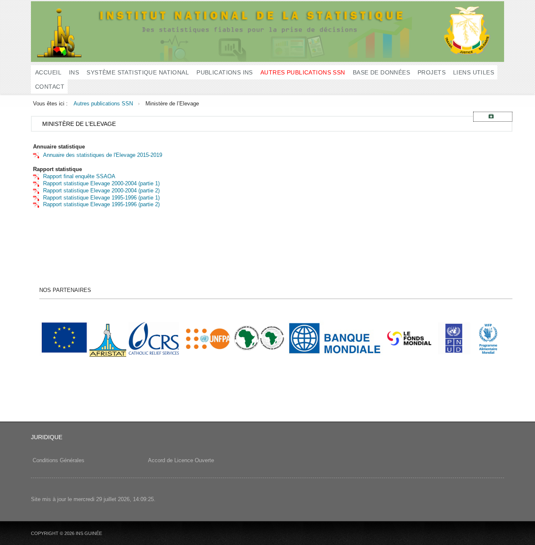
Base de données (381, 72)
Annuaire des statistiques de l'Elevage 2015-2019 (102, 155)
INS (74, 72)
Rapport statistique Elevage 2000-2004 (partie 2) (101, 190)
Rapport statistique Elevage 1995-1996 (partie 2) (101, 204)
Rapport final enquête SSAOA (79, 176)
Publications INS (224, 72)
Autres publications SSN (302, 72)
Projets (432, 72)
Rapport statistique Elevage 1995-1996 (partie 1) (101, 197)
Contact (49, 86)
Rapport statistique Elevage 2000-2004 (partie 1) (101, 183)
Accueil (48, 72)
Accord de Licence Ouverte (180, 460)
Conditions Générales (58, 460)
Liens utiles (473, 72)
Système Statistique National (138, 72)
